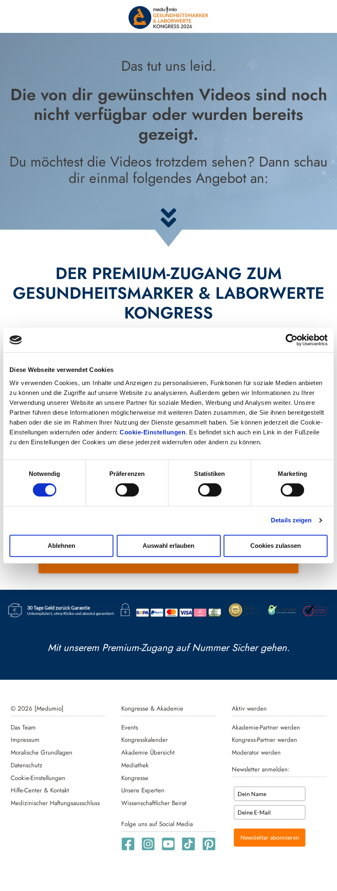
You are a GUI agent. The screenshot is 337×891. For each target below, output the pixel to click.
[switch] (127, 489)
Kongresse (134, 778)
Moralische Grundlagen (41, 752)
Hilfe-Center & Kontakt (40, 790)
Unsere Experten (142, 790)
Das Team (23, 727)
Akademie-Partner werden (266, 727)
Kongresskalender (144, 739)
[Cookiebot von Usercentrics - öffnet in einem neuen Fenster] (292, 340)
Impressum (25, 739)
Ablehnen (61, 545)
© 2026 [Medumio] (37, 708)
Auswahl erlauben (168, 545)
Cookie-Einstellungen (152, 432)
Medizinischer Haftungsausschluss (55, 803)
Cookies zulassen (275, 545)
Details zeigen (291, 520)
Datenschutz (26, 765)
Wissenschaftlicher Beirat (154, 803)
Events (129, 727)
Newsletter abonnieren (269, 837)
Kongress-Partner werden (264, 739)
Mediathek (135, 765)
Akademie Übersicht (148, 752)
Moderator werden (256, 752)
